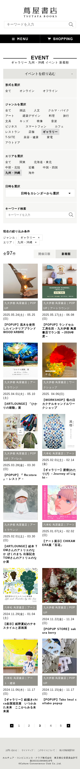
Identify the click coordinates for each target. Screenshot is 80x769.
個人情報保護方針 (67, 750)
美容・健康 (31, 137)
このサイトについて (46, 750)
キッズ (24, 121)
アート (9, 115)
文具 (8, 121)
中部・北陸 (12, 167)
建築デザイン (32, 115)
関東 (23, 162)
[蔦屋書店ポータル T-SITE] (40, 9)
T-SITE (10, 137)
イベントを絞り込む (40, 74)
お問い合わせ (11, 750)
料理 (52, 115)
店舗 (32, 131)
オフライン (50, 90)
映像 (40, 121)
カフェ (59, 126)
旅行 (66, 115)
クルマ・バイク (58, 110)
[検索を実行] (70, 25)
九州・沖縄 (12, 172)
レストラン (12, 131)
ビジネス (11, 126)
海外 (32, 172)
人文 (37, 110)
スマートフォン (36, 126)
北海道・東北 (43, 162)
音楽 (54, 121)
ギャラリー (50, 131)
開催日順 (44, 253)
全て (8, 90)
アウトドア (12, 142)
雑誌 (23, 110)
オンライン (27, 90)
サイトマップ (27, 750)
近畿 (32, 167)
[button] (20, 39)
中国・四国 (50, 167)
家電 (50, 137)
